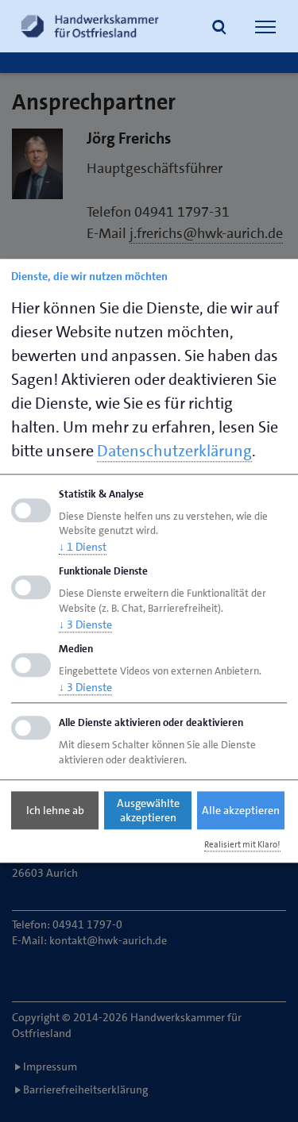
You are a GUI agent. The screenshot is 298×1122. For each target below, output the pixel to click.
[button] (219, 28)
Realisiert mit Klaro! (242, 845)
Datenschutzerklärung (174, 450)
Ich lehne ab (55, 810)
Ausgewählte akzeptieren (148, 810)
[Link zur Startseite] (89, 26)
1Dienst (82, 547)
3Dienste (85, 624)
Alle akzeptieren (241, 810)
